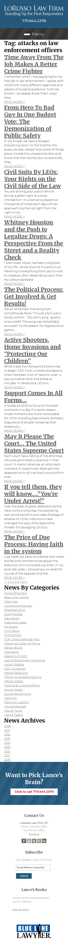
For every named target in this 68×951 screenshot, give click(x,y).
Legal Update (14, 664)
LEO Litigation (15, 668)
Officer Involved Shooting (22, 677)
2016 (7, 734)
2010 (7, 759)
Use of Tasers (13, 715)
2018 (7, 726)
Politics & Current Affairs (22, 685)
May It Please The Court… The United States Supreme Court (34, 443)
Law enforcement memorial (24, 660)
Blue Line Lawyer (16, 597)
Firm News (12, 631)
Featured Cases (15, 622)
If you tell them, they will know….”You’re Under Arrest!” (33, 493)
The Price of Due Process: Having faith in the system (33, 544)
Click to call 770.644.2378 (34, 791)
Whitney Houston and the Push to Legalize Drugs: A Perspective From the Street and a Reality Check (33, 240)
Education (11, 618)
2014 (7, 743)
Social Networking (17, 694)
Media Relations (16, 673)
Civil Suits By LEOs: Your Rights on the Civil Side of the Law (32, 178)
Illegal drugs (13, 647)
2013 (7, 747)
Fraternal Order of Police (22, 643)
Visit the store (20, 909)
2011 (7, 755)
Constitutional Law (18, 605)
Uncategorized (15, 706)
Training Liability (16, 702)
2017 (7, 730)
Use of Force (13, 710)
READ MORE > (14, 102)
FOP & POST (13, 635)
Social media (13, 689)
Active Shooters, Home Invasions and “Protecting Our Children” (32, 350)
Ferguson (11, 626)
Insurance (11, 652)
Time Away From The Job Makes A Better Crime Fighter (34, 64)
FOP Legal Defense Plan (22, 639)
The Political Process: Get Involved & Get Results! (33, 296)
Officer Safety (13, 681)
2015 (7, 738)
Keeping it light (15, 656)
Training (10, 698)
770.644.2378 (34, 21)
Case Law (11, 601)
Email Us (34, 834)
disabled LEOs (14, 610)
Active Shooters (15, 593)
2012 (7, 751)
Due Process (13, 614)
